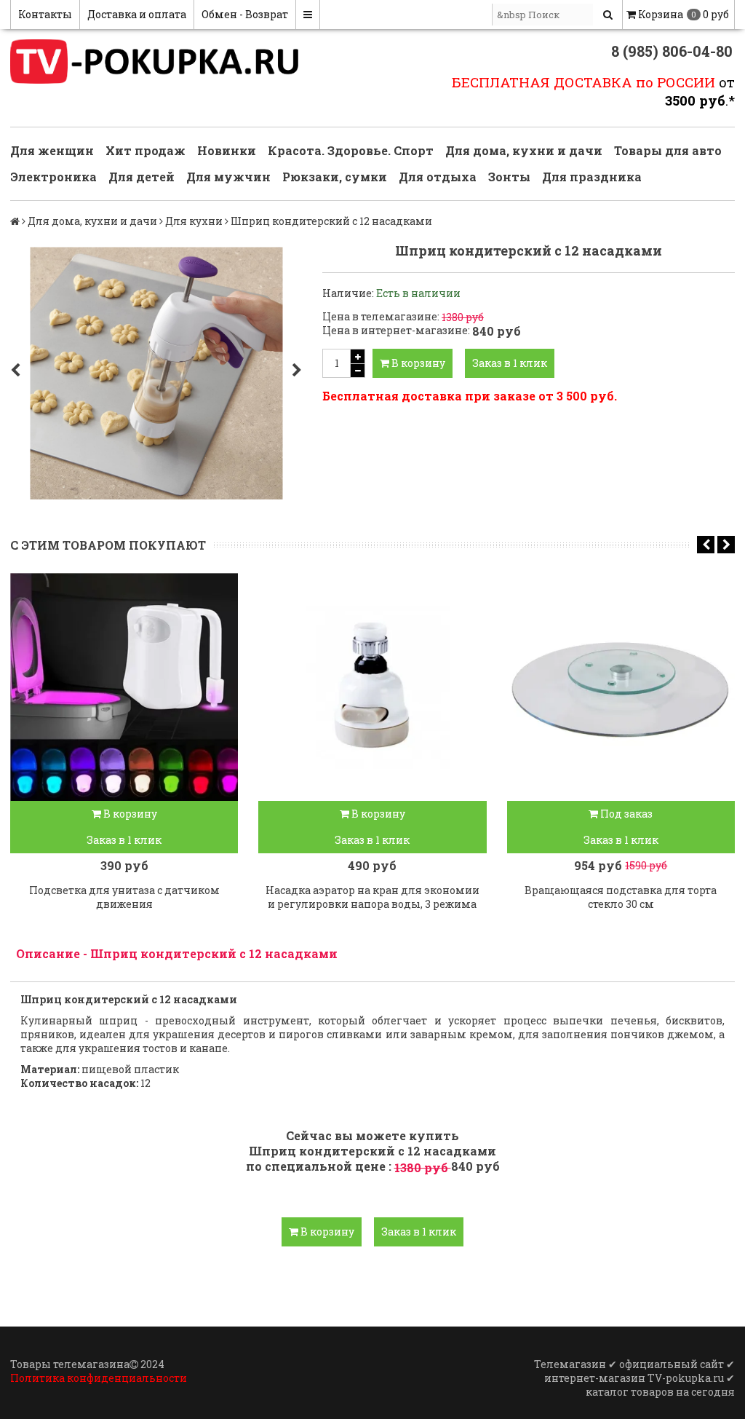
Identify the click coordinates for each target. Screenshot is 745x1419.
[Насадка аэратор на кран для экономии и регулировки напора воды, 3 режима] (372, 687)
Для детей (141, 176)
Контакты (45, 14)
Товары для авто (668, 150)
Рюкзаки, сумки (334, 176)
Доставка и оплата (136, 14)
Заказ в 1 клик (509, 363)
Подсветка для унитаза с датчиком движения (124, 897)
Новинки (226, 150)
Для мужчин (228, 176)
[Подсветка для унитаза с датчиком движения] (124, 687)
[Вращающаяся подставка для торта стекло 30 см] (621, 687)
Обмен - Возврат (245, 14)
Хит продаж (145, 150)
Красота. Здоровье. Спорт (351, 150)
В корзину (417, 363)
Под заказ (625, 814)
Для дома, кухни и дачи (523, 150)
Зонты (509, 176)
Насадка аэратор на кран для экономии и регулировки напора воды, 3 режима (372, 897)
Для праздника (592, 176)
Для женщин (52, 150)
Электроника (53, 176)
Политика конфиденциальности (98, 1378)
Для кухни (194, 221)
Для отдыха (438, 176)
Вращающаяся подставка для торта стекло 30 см (621, 897)
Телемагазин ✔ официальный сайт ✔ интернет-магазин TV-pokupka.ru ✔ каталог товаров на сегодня (634, 1378)
